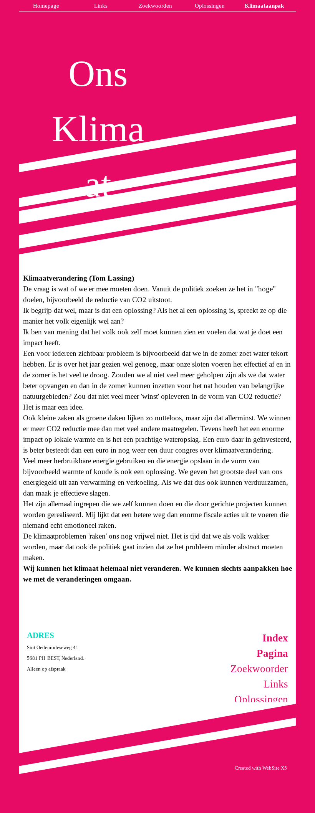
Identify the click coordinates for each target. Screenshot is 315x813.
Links (101, 6)
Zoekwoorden (155, 6)
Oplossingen (210, 6)
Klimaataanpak (264, 6)
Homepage (46, 6)
